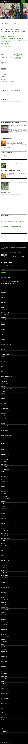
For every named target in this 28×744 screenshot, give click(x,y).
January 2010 (3, 627)
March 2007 (3, 673)
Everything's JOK (5, 1)
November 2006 (4, 678)
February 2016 (4, 548)
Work (2, 438)
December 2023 (4, 454)
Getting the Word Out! (5, 344)
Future (2, 339)
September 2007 (4, 668)
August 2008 (3, 666)
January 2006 (3, 688)
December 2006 (4, 676)
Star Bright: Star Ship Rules (8, 283)
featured (4, 68)
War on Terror (4, 430)
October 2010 (4, 607)
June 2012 (3, 572)
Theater (2, 420)
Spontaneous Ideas (4, 408)
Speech (2, 406)
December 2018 (4, 511)
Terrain (2, 415)
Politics (2, 386)
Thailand (2, 418)
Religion (2, 393)
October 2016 (4, 535)
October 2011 (4, 585)
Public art (3, 60)
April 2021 (3, 479)
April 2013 (3, 553)
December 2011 (4, 580)
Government (3, 346)
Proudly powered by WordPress (6, 742)
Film (2, 334)
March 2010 (3, 622)
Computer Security (5, 312)
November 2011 (4, 582)
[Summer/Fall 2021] (5, 46)
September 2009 (4, 636)
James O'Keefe (12, 26)
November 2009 (4, 631)
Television (3, 413)
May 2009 (3, 646)
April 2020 (3, 491)
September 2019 (4, 498)
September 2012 (4, 565)
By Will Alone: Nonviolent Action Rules (11, 281)
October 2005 (4, 696)
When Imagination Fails (6, 435)
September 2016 (4, 538)
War (1, 428)
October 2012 (4, 562)
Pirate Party (3, 383)
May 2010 (3, 617)
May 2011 (3, 590)
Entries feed (3, 714)
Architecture (3, 292)
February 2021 (4, 481)
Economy (3, 322)
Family (2, 332)
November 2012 (4, 560)
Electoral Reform (4, 327)
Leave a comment (20, 26)
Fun (1, 21)
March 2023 (3, 461)
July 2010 (3, 614)
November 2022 (4, 469)
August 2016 (3, 540)
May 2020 (3, 488)
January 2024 (3, 451)
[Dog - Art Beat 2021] (6, 41)
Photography (9, 21)
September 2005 (4, 698)
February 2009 (4, 651)
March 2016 (3, 545)
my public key (17, 252)
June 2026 (3, 449)
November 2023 (4, 456)
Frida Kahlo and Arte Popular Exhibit (16, 223)
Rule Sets (2, 396)
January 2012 (3, 577)
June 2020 (3, 486)
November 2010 (4, 604)
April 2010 (3, 619)
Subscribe (3, 272)
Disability (3, 317)
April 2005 (3, 703)
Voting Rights (3, 425)
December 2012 (4, 557)
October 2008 (4, 661)
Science (2, 398)
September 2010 (4, 609)
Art (1, 295)
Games (2, 341)
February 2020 (4, 496)
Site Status (3, 401)
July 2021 (3, 476)
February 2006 (4, 686)
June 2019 (3, 503)
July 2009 (3, 641)
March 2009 (3, 649)
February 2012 (4, 575)
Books (2, 297)
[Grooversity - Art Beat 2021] (8, 36)
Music (4, 21)
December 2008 (4, 656)
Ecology (2, 319)
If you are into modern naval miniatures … (17, 219)
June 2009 (3, 644)
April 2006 (3, 683)
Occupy (2, 369)
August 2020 (3, 484)
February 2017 (4, 528)
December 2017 (4, 525)
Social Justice (3, 403)
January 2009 (3, 654)
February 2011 (4, 597)
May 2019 (3, 506)
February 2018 (4, 520)
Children (2, 307)
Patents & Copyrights (5, 373)
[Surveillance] (4, 155)
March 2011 (3, 594)
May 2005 (3, 700)
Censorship (3, 304)
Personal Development (5, 376)
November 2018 (4, 513)
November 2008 (4, 659)
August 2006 (3, 681)
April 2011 (3, 592)
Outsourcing (3, 371)
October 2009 (4, 634)
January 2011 (3, 599)
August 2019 (3, 501)
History (2, 349)
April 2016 (3, 543)
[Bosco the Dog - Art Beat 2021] (19, 39)
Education (3, 324)
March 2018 (3, 518)
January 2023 (3, 464)
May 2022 (3, 474)
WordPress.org (4, 719)
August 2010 (3, 612)
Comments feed (4, 717)
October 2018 (4, 516)
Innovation (3, 351)
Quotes (2, 391)
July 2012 (3, 570)
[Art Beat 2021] (19, 38)
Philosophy (3, 378)
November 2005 (4, 693)
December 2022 (4, 466)
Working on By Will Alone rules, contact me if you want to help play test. (19, 54)
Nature (2, 364)
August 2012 (3, 567)
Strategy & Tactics (4, 410)
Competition (3, 309)
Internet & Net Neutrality (6, 354)
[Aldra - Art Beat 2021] (6, 39)
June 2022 (3, 471)
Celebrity (3, 302)
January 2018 (3, 523)
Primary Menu (26, 1)
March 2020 (3, 493)
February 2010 (4, 624)
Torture (2, 423)
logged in (9, 90)
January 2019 (3, 508)
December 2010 (4, 602)
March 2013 (3, 555)
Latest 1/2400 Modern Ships (14, 228)
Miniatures (3, 359)
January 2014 (3, 550)
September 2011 (4, 587)
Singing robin (4, 75)
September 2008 (4, 663)
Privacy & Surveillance (5, 388)
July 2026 (3, 447)
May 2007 (3, 671)
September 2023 (4, 459)
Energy (2, 329)
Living (2, 356)
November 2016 (4, 533)
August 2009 (3, 639)
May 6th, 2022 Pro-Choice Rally (7, 80)
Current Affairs (4, 314)
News (2, 366)
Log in (2, 712)
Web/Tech (3, 433)
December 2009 (4, 629)
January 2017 (3, 530)
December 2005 (4, 691)
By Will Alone (3, 300)
